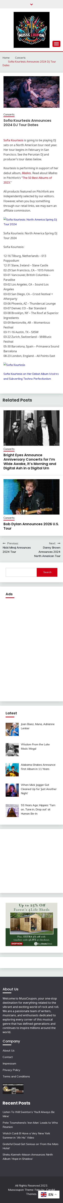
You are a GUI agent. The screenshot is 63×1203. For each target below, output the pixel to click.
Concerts (9, 114)
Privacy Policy (11, 1070)
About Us (9, 1050)
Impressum (9, 1063)
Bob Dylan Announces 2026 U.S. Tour (31, 526)
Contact (8, 1057)
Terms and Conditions (16, 1076)
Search (47, 572)
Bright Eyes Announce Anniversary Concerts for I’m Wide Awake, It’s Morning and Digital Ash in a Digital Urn (30, 462)
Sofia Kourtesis (13, 140)
